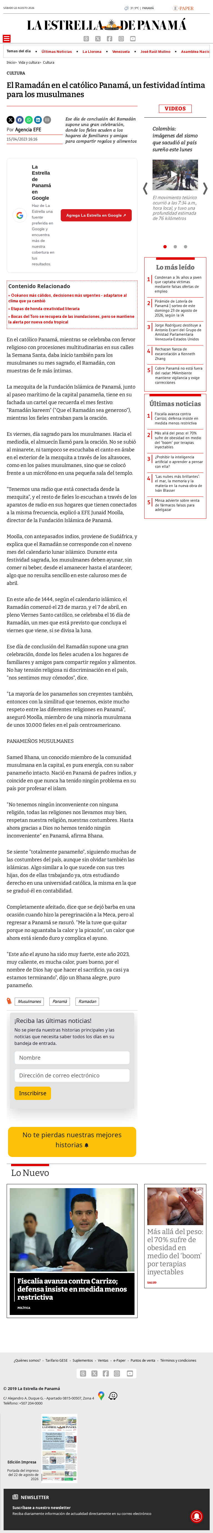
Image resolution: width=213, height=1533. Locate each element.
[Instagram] (122, 38)
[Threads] (87, 38)
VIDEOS (175, 108)
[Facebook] (110, 38)
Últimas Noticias (57, 52)
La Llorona (92, 52)
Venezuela (121, 52)
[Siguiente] (205, 189)
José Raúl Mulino (155, 52)
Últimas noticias (175, 404)
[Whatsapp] (29, 119)
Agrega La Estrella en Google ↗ (96, 215)
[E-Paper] (183, 8)
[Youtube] (133, 38)
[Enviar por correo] (47, 119)
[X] (98, 38)
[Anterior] (146, 189)
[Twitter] (10, 119)
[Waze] (112, 1395)
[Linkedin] (38, 119)
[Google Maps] (101, 1395)
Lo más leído (175, 267)
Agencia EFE (28, 130)
